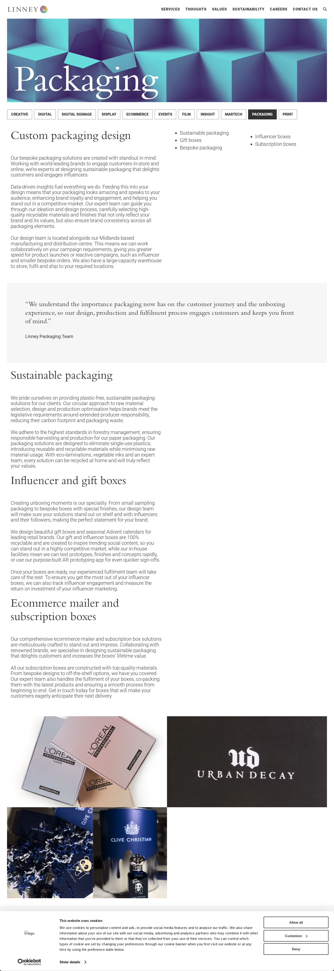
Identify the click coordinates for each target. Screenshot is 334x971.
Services (170, 9)
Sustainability (248, 9)
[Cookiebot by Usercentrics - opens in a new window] (29, 962)
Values (219, 9)
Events (165, 114)
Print (288, 114)
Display (109, 114)
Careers (278, 9)
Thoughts (196, 9)
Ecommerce (137, 114)
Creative (19, 114)
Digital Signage (77, 114)
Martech (233, 114)
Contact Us (305, 9)
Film (186, 114)
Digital (45, 114)
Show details (70, 962)
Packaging (262, 114)
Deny (296, 949)
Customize (293, 936)
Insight (208, 114)
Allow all (296, 922)
